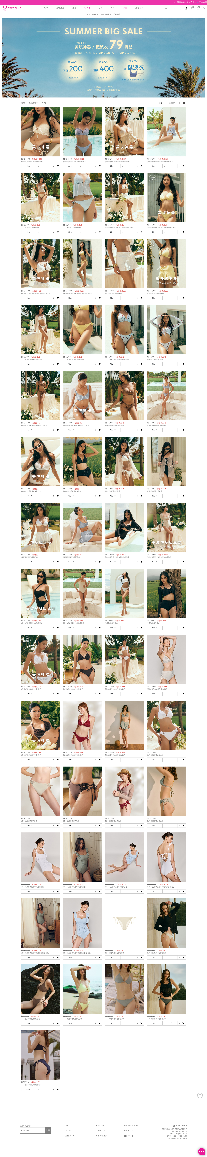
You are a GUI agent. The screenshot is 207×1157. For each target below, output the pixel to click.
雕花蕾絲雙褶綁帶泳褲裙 (113, 293)
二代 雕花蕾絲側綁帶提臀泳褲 (31, 359)
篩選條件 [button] (172, 103)
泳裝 (23, 103)
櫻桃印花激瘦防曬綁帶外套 (156, 359)
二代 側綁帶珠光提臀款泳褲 (114, 953)
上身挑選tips (34, 103)
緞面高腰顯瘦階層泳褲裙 (29, 557)
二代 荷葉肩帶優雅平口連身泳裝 (32, 887)
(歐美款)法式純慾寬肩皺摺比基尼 (32, 161)
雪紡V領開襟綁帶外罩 (112, 491)
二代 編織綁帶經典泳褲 (155, 755)
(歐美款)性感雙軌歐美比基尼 (31, 491)
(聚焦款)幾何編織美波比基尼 (115, 689)
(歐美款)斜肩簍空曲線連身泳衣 (32, 623)
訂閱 (48, 1130)
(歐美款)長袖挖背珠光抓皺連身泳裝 (117, 557)
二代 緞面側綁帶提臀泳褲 (30, 227)
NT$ (167, 8)
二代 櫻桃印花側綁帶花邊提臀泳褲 (117, 359)
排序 (159, 103)
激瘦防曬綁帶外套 (111, 623)
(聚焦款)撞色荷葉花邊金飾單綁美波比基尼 (35, 293)
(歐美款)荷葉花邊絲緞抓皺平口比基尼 (34, 425)
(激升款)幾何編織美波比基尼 (31, 689)
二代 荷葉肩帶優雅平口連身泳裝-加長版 (160, 887)
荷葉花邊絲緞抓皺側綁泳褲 (114, 425)
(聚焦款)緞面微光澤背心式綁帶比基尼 (118, 161)
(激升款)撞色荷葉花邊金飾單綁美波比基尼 (119, 227)
